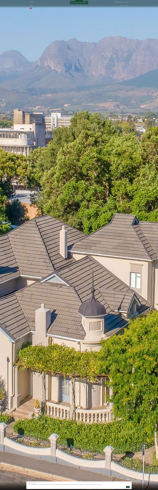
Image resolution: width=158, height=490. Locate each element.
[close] (87, 1)
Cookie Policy (99, 484)
